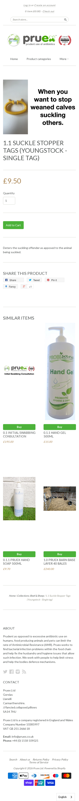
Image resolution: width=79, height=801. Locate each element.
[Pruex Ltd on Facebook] (11, 671)
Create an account (45, 5)
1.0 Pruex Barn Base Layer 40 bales (59, 561)
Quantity (9, 193)
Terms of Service (38, 762)
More (63, 59)
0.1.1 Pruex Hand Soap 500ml (16, 561)
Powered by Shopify (54, 768)
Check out (48, 11)
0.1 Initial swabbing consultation (19, 434)
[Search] (65, 19)
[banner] (39, 40)
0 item (33, 11)
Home (14, 59)
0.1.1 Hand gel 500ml (55, 434)
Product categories (39, 59)
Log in (27, 5)
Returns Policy (41, 759)
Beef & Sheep (37, 595)
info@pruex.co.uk (23, 736)
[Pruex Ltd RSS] (24, 671)
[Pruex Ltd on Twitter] (5, 671)
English (63, 797)
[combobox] (65, 797)
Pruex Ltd (38, 768)
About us (25, 759)
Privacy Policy (60, 759)
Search (13, 759)
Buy (19, 427)
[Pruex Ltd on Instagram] (18, 671)
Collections (23, 595)
